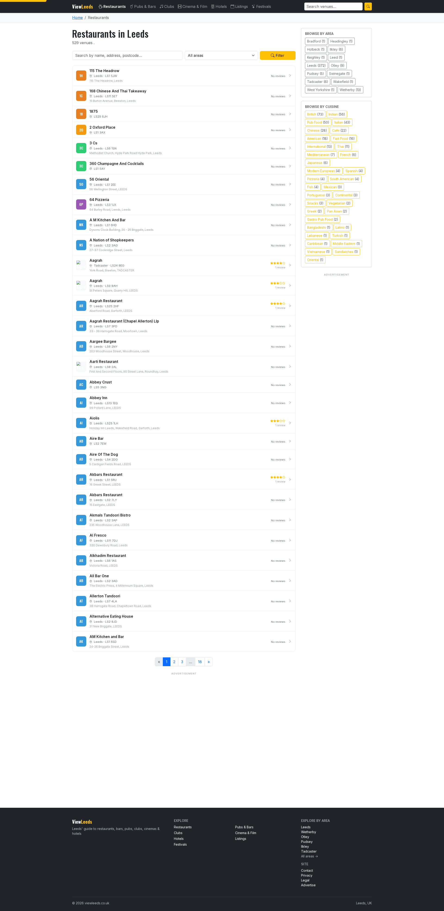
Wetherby (350, 90)
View (82, 6)
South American (344, 179)
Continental (346, 195)
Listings (241, 6)
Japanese (317, 163)
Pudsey (315, 74)
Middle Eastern (346, 244)
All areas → (309, 856)
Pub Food (318, 122)
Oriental (315, 260)
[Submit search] (368, 6)
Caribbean (317, 244)
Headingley (341, 41)
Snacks (315, 203)
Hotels (221, 6)
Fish (313, 187)
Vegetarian (340, 203)
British (315, 114)
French (348, 155)
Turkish (340, 235)
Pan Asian (337, 211)
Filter (279, 55)
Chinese (317, 130)
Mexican (333, 187)
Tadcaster (317, 82)
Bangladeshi (318, 227)
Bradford (316, 41)
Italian (342, 122)
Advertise (308, 885)
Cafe (339, 130)
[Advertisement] (184, 730)
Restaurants (114, 6)
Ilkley (336, 49)
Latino (342, 227)
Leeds (316, 65)
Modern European (323, 171)
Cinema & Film (194, 6)
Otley (338, 65)
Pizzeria (316, 179)
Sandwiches (346, 252)
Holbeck (316, 49)
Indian (337, 114)
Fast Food (344, 138)
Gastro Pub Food (322, 219)
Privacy (306, 875)
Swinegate (339, 74)
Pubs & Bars (145, 6)
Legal (305, 880)
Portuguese (318, 195)
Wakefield (343, 82)
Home (77, 17)
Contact (307, 870)
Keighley (316, 57)
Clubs (169, 6)
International (319, 147)
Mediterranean (321, 155)
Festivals (263, 6)
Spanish (354, 171)
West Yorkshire (321, 90)
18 (200, 661)
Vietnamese (318, 252)
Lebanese (317, 235)
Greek (314, 211)
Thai (343, 147)
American (317, 138)
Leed (336, 57)
